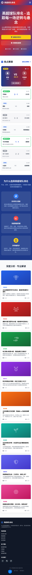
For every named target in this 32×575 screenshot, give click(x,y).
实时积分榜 (3, 534)
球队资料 (3, 538)
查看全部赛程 (25, 62)
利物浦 (2, 549)
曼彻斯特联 (3, 553)
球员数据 (3, 540)
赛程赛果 (3, 536)
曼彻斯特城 (3, 547)
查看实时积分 (17, 37)
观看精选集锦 (17, 43)
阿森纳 (2, 551)
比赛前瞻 (16, 83)
